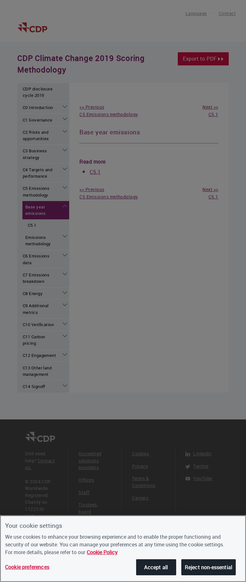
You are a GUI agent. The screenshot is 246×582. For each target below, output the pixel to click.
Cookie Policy (102, 552)
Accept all (156, 567)
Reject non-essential (208, 567)
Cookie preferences (27, 566)
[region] (123, 548)
